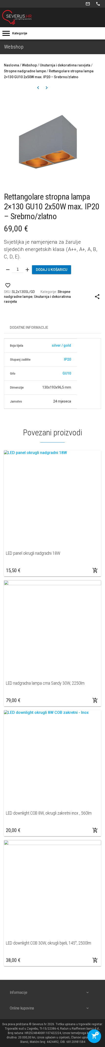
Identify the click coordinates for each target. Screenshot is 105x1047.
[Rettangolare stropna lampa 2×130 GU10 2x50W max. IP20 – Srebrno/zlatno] (52, 144)
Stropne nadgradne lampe (25, 71)
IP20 (67, 359)
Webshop (29, 65)
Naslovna (11, 65)
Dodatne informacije (29, 327)
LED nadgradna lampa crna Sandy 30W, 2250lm (45, 683)
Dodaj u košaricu (51, 270)
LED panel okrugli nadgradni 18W (33, 553)
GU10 (67, 373)
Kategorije (19, 33)
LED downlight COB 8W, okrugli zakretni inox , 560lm (49, 813)
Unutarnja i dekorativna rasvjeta (65, 65)
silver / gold (61, 345)
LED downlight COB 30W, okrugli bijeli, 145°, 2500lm (48, 943)
